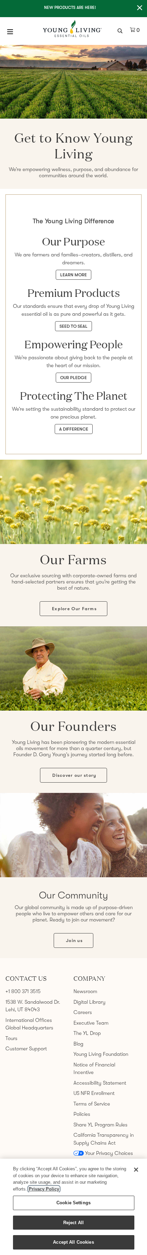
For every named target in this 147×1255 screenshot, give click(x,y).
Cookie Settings (73, 1202)
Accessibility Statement (100, 1083)
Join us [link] (74, 940)
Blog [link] (78, 1044)
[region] (73, 1207)
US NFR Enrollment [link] (94, 1093)
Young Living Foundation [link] (101, 1054)
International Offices (28, 1020)
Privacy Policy (44, 1189)
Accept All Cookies (73, 1242)
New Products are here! (70, 7)
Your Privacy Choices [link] (109, 1153)
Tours (11, 1038)
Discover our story (74, 775)
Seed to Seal (73, 326)
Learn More (73, 274)
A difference (73, 429)
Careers (83, 1012)
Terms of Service (92, 1104)
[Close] (136, 1169)
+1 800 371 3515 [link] (23, 991)
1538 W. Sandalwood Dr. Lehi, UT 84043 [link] (32, 1006)
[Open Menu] (10, 31)
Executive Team (91, 1023)
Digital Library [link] (90, 1002)
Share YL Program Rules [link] (101, 1125)
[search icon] (121, 30)
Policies (82, 1114)
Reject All (73, 1222)
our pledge (73, 377)
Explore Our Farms (74, 608)
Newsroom (85, 991)
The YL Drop (87, 1033)
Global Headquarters (29, 1028)
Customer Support (26, 1049)
